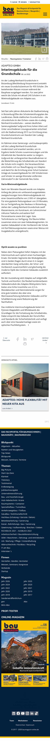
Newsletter (35, 2)
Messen (24, 2)
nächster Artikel (45, 339)
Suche (14, 2)
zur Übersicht (6, 339)
